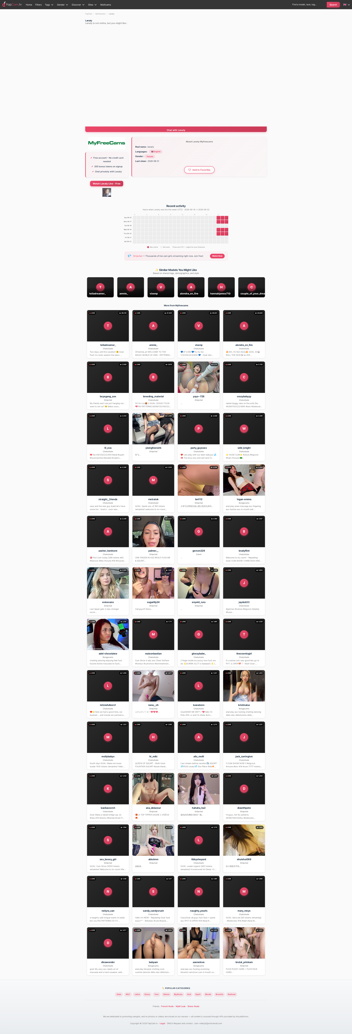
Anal (189, 994)
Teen (156, 994)
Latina (137, 994)
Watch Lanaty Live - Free (106, 183)
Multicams (105, 4)
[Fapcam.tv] (12, 4)
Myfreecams (100, 14)
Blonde (208, 994)
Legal (162, 1023)
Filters (38, 4)
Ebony (147, 994)
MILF (128, 994)
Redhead (231, 994)
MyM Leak (180, 1006)
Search (333, 4)
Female (150, 156)
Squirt (197, 994)
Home (29, 4)
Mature (166, 994)
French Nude (167, 1006)
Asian (119, 994)
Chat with (176, 130)
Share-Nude (193, 1006)
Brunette (219, 994)
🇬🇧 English (155, 151)
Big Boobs (178, 994)
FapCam (88, 14)
